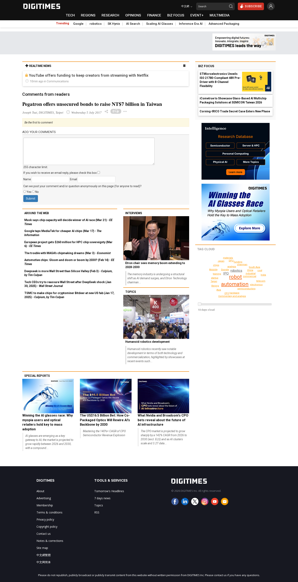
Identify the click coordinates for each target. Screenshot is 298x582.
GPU (231, 260)
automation (235, 284)
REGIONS (88, 15)
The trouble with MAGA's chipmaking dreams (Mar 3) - (67, 253)
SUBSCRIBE (253, 6)
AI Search (133, 24)
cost (259, 270)
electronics (256, 284)
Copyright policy (46, 526)
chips (216, 265)
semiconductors (246, 288)
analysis (231, 266)
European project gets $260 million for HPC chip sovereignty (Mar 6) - (68, 244)
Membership (44, 505)
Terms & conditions (49, 512)
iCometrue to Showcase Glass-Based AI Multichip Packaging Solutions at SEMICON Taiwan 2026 (233, 100)
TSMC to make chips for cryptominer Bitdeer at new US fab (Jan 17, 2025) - (69, 295)
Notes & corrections (49, 541)
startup (214, 278)
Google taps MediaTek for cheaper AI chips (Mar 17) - (62, 233)
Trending (62, 23)
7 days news (102, 498)
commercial (249, 276)
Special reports (37, 375)
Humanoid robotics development (147, 341)
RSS (96, 512)
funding (238, 262)
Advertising (43, 498)
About (40, 491)
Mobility (213, 269)
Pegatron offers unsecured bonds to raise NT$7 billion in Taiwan (92, 104)
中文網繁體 (43, 555)
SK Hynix (114, 24)
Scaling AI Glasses (159, 24)
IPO (226, 273)
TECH (70, 15)
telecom (260, 281)
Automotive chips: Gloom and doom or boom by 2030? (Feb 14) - (69, 262)
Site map (42, 548)
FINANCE (154, 15)
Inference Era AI (191, 24)
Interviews (133, 213)
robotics (96, 24)
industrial (251, 273)
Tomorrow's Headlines (109, 491)
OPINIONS (133, 15)
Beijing (215, 286)
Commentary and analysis (232, 296)
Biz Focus (206, 66)
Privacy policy (45, 519)
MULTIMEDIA (219, 15)
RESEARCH (110, 15)
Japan (221, 261)
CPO (226, 293)
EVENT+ (197, 15)
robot (235, 277)
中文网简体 (43, 562)
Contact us (43, 534)
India (263, 275)
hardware (234, 293)
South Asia (254, 267)
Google (78, 24)
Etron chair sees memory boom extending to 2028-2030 (155, 265)
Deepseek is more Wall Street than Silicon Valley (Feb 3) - (68, 273)
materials (228, 258)
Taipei (214, 281)
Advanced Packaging (224, 24)
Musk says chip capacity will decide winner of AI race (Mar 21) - (68, 222)
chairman (242, 264)
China (250, 270)
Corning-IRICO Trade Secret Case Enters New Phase (235, 111)
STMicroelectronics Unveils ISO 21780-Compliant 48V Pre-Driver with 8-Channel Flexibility (220, 80)
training (217, 274)
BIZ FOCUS (175, 15)
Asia (219, 290)
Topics (130, 291)
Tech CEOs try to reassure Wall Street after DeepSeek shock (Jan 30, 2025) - (67, 284)
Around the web (36, 213)
